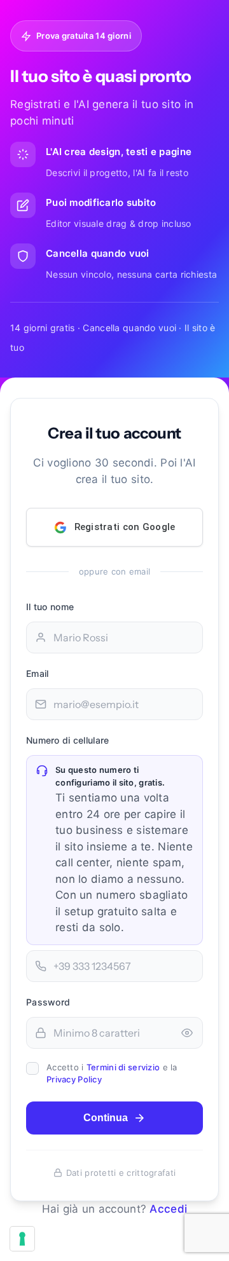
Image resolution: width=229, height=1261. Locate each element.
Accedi (168, 1209)
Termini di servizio (123, 1067)
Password (48, 1002)
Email (37, 673)
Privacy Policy (74, 1079)
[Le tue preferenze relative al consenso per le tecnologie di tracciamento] (22, 1239)
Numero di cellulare (67, 740)
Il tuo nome (50, 606)
